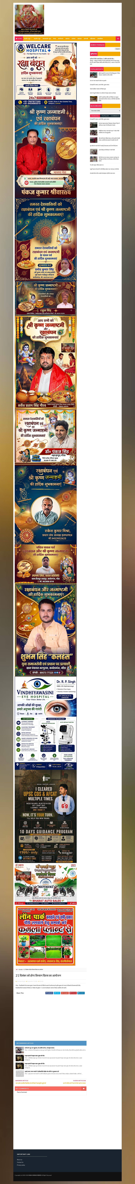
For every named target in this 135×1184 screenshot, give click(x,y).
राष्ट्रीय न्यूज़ (37, 38)
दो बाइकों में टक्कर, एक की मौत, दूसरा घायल (99, 84)
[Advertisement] (51, 1019)
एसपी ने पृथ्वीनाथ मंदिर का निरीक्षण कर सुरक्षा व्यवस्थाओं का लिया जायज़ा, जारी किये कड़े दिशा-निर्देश (109, 98)
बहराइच (80, 38)
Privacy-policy (21, 1165)
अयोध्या (73, 38)
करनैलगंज (60, 38)
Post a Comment (22, 1092)
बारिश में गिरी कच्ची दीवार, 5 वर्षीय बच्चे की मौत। (102, 59)
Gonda (20, 969)
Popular (105, 116)
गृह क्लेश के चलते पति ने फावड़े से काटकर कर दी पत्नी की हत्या (104, 145)
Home (20, 38)
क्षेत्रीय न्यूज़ (27, 38)
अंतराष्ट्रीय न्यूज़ (47, 38)
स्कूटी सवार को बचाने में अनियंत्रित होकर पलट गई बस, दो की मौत (104, 169)
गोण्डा (54, 38)
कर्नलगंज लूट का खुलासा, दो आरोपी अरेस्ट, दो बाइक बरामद (39, 1048)
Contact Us (20, 1162)
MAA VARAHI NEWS (35, 1175)
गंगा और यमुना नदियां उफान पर (97, 165)
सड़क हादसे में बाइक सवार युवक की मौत (34, 1055)
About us (19, 1159)
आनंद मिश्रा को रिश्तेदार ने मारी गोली (107, 150)
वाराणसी (86, 38)
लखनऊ (67, 38)
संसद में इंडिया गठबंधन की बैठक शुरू (98, 89)
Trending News (95, 116)
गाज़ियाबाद (92, 38)
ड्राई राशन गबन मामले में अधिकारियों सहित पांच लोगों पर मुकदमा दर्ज (42, 1071)
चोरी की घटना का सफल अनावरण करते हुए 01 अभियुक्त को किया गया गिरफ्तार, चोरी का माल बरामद (109, 159)
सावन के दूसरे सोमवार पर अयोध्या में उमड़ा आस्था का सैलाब (103, 93)
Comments (115, 116)
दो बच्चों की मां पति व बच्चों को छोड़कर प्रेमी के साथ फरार (102, 173)
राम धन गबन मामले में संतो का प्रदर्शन (98, 80)
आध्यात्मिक (100, 38)
